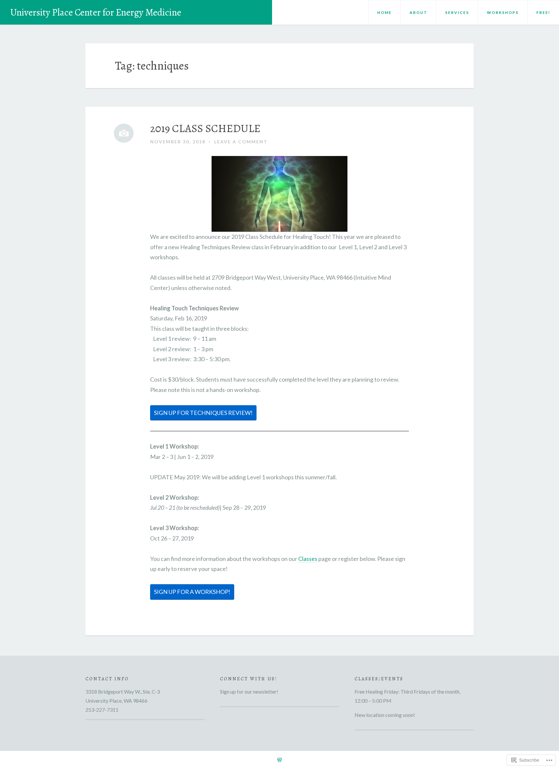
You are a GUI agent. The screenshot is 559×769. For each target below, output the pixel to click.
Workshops (503, 12)
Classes (307, 558)
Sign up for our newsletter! (249, 691)
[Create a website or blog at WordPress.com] (279, 760)
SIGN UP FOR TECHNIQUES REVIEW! (203, 412)
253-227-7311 (101, 710)
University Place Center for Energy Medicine (95, 12)
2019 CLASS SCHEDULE (205, 128)
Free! (543, 12)
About (418, 12)
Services (457, 12)
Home (384, 12)
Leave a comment (241, 141)
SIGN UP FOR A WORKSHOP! (192, 591)
